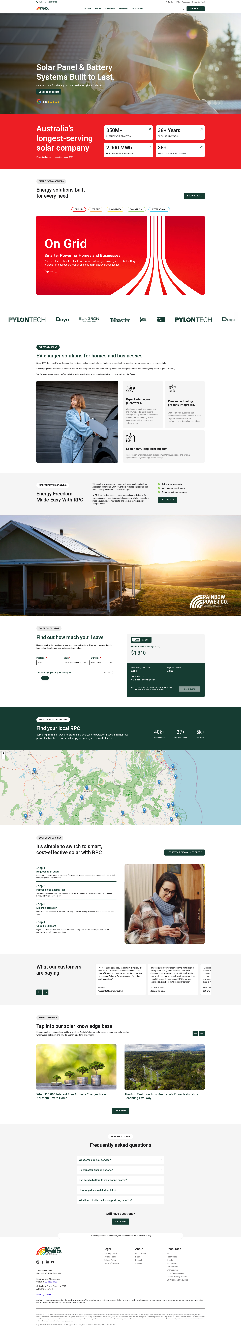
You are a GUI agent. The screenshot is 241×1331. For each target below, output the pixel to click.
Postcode (41, 658)
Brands (170, 1260)
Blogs (137, 1257)
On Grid (87, 9)
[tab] (78, 209)
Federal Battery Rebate (177, 1276)
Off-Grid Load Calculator (177, 1280)
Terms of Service (111, 1263)
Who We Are (140, 1253)
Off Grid (97, 9)
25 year (145, 640)
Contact (138, 1260)
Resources (186, 2)
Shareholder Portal (198, 2)
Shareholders (172, 1270)
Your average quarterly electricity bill (53, 672)
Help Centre (172, 1257)
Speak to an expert (49, 91)
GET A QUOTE (196, 9)
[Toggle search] (183, 8)
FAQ (168, 1253)
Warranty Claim (110, 1253)
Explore (48, 271)
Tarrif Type (95, 658)
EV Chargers (172, 1263)
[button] (120, 1160)
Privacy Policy (110, 1257)
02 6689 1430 (51, 1282)
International (138, 9)
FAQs (178, 2)
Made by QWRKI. (43, 1294)
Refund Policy (110, 1260)
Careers (138, 1263)
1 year (136, 640)
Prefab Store (170, 2)
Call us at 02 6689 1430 (48, 2)
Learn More (120, 1111)
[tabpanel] (120, 255)
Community (109, 9)
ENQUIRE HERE (194, 196)
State (67, 658)
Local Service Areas (175, 1273)
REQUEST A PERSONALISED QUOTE (184, 852)
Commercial (123, 9)
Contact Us (120, 1221)
